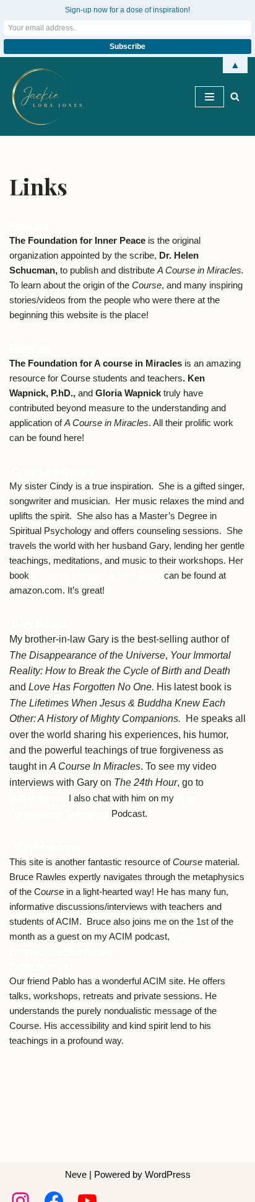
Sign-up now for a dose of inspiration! (127, 10)
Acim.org (29, 225)
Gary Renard (39, 623)
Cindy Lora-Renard (53, 471)
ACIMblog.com (44, 847)
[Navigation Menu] (209, 96)
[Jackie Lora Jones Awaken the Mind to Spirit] (46, 96)
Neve (76, 1174)
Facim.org (31, 348)
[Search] (235, 96)
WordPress (168, 1174)
